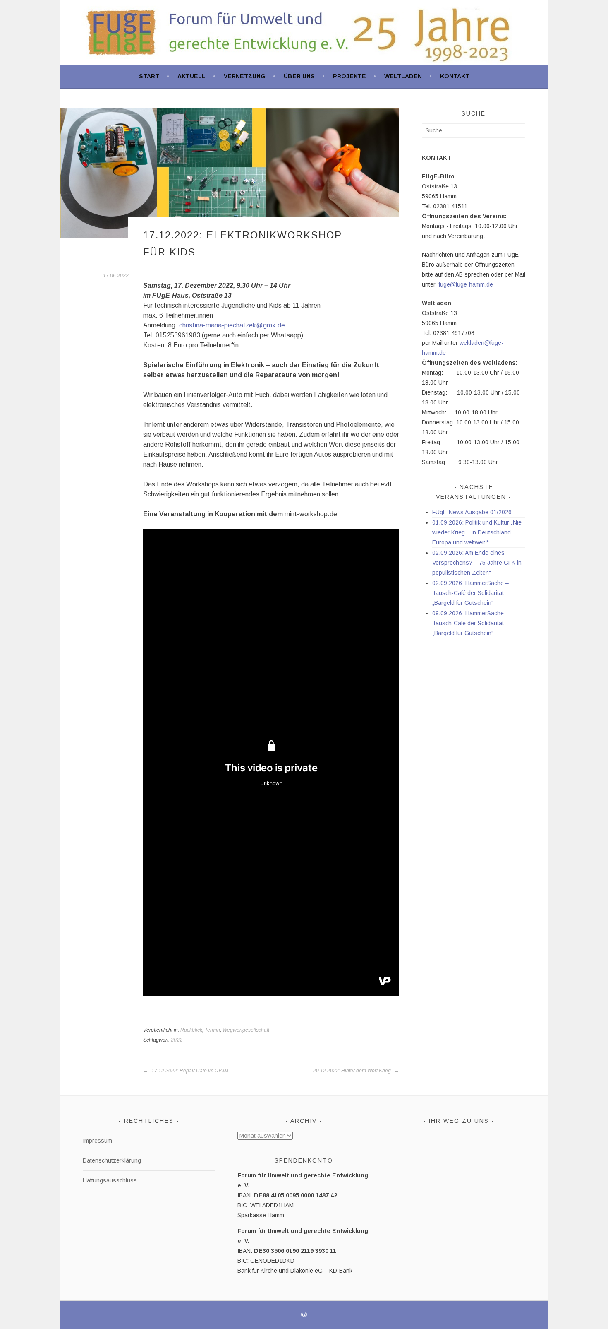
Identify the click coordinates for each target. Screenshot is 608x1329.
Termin (212, 1030)
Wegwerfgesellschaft (246, 1030)
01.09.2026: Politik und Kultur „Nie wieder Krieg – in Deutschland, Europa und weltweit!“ (477, 532)
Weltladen (403, 76)
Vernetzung (245, 76)
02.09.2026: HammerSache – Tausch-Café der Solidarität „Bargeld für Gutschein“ (470, 593)
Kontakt (454, 76)
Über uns (299, 76)
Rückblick (191, 1030)
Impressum (97, 1140)
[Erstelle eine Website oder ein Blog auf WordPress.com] (304, 1315)
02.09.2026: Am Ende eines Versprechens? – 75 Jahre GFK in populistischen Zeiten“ (477, 562)
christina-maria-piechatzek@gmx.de (232, 325)
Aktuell (191, 76)
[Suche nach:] (473, 130)
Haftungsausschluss (110, 1180)
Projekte (349, 76)
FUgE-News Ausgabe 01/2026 (472, 512)
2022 (176, 1040)
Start (149, 76)
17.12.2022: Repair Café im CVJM (189, 1071)
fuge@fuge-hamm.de (466, 284)
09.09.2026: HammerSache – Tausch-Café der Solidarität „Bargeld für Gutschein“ (470, 623)
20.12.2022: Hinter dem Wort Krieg (352, 1071)
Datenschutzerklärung (112, 1160)
